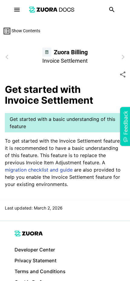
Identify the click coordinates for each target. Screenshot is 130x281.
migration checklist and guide (39, 170)
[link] (51, 9)
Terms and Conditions (40, 271)
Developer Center (35, 250)
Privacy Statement (36, 260)
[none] (122, 74)
